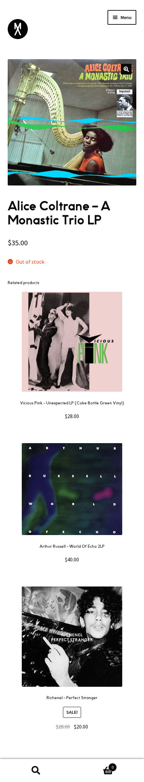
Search (36, 770)
